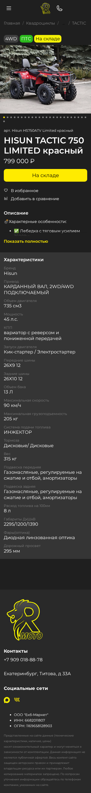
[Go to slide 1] (4, 117)
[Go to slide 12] (43, 117)
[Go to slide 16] (57, 117)
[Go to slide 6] (21, 117)
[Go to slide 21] (75, 117)
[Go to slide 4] (14, 117)
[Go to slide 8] (29, 117)
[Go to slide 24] (85, 117)
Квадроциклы (40, 23)
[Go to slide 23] (82, 117)
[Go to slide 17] (60, 117)
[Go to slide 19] (68, 117)
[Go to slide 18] (64, 117)
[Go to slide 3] (11, 117)
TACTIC (79, 23)
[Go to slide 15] (53, 117)
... (63, 23)
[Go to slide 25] (4, 121)
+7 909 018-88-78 (23, 659)
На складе (45, 175)
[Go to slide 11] (39, 117)
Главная (12, 23)
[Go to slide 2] (7, 117)
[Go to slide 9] (32, 117)
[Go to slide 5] (18, 117)
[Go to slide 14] (50, 117)
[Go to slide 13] (46, 117)
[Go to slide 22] (78, 117)
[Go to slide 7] (25, 117)
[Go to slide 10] (36, 117)
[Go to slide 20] (71, 117)
